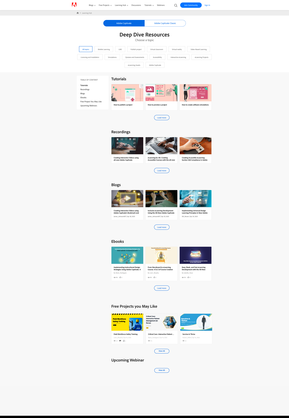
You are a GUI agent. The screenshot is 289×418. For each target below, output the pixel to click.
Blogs (91, 5)
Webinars (161, 5)
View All (162, 351)
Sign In (207, 5)
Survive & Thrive (189, 334)
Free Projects (104, 5)
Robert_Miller (187, 337)
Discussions (136, 5)
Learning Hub (121, 5)
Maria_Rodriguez (153, 337)
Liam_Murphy (118, 337)
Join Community (191, 5)
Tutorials (148, 5)
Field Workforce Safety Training (126, 334)
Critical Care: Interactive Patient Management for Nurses (169, 334)
